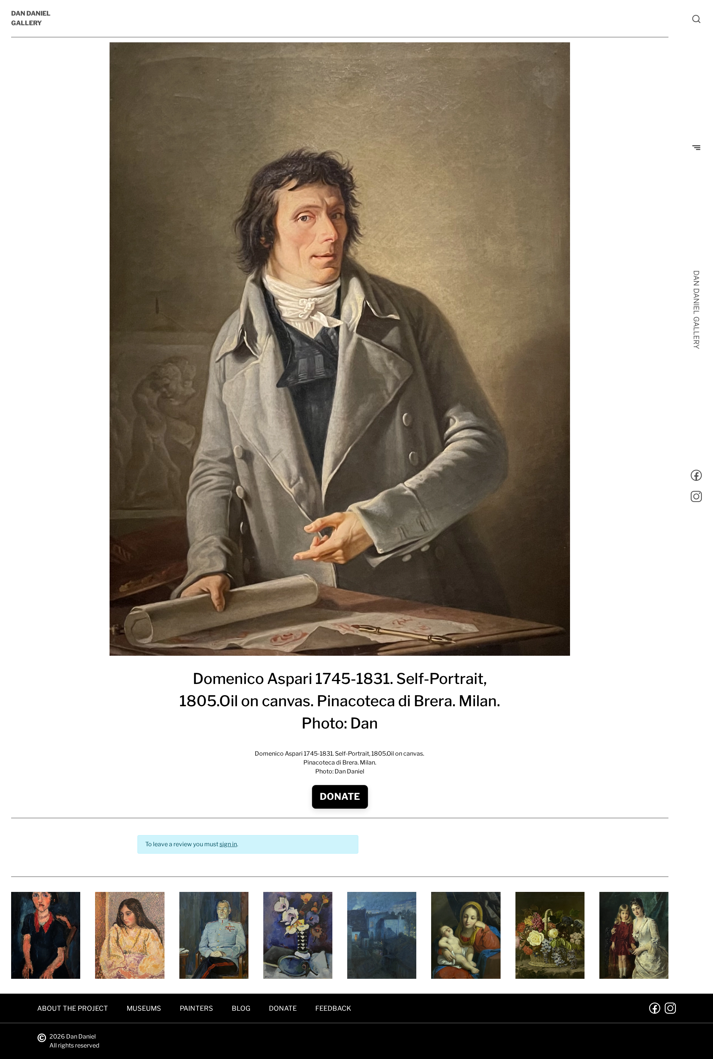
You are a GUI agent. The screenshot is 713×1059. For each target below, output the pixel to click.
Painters (196, 1008)
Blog (241, 1008)
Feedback (333, 1008)
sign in (228, 844)
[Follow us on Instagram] (696, 498)
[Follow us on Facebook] (696, 476)
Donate (340, 796)
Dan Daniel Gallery (31, 18)
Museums (144, 1008)
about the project (72, 1008)
